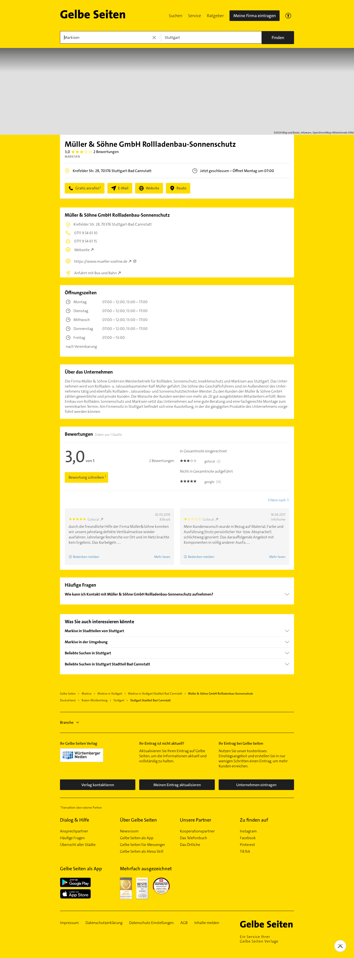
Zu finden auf (254, 820)
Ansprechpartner (74, 831)
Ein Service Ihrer (259, 939)
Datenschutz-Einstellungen (151, 922)
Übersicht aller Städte (78, 844)
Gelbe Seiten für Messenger (142, 844)
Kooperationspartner (197, 831)
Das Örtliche (190, 844)
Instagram (248, 831)
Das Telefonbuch (193, 838)
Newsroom (129, 831)
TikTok (245, 851)
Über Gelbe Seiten (138, 820)
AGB (184, 922)
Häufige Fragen (72, 838)
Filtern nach (277, 500)
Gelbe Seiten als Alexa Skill (141, 851)
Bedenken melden (86, 557)
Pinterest (247, 844)
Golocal (93, 519)
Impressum (69, 922)
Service (194, 16)
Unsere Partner (195, 820)
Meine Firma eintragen (254, 16)
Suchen (175, 16)
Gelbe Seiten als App (136, 838)
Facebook (248, 838)
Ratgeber (215, 16)
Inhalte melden (206, 922)
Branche (66, 722)
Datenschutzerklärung (103, 922)
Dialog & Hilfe (74, 820)
